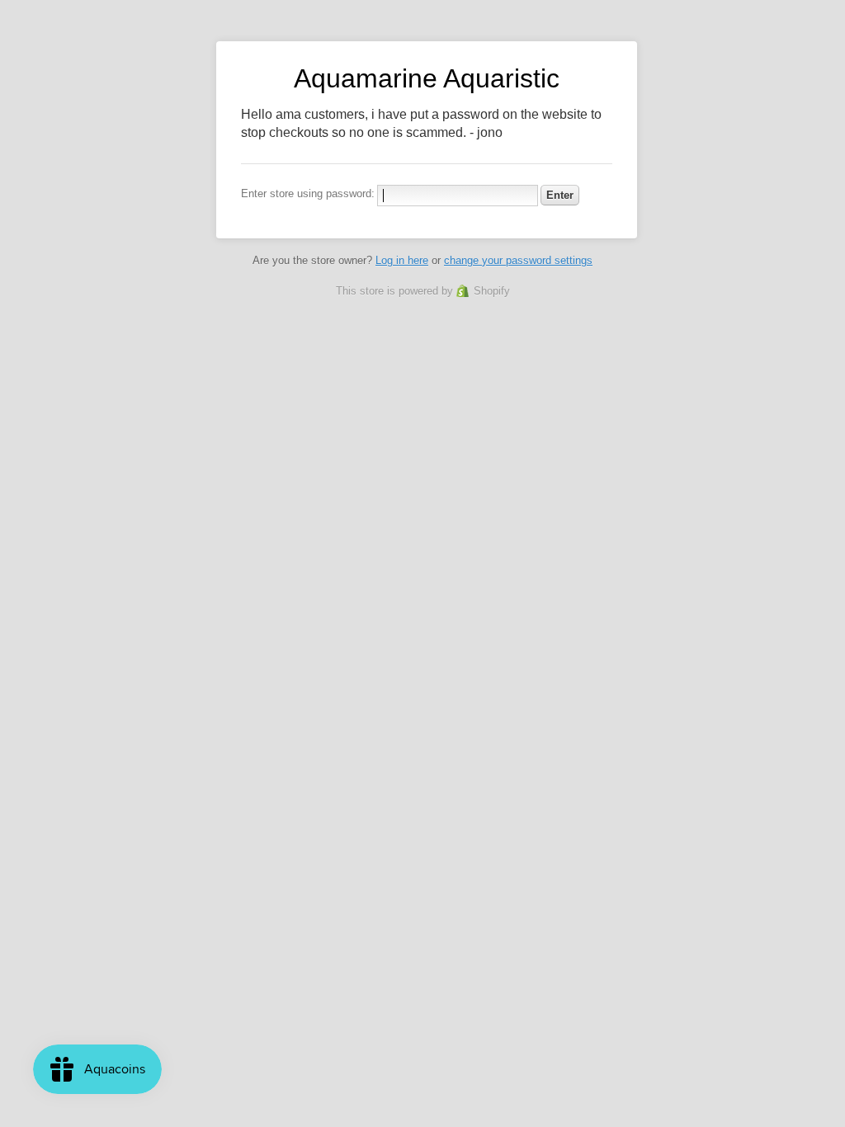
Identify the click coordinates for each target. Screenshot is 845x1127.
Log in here (401, 260)
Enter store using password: (308, 193)
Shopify (492, 291)
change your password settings (518, 260)
